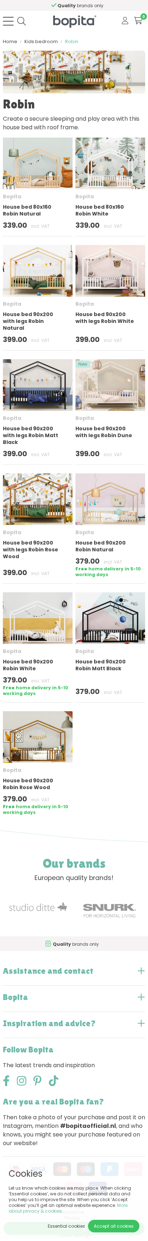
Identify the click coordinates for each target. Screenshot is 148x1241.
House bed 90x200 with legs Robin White (104, 318)
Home (10, 41)
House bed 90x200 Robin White (28, 665)
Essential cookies (66, 1226)
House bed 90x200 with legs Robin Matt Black (30, 435)
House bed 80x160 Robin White (99, 210)
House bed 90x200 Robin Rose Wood (28, 784)
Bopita (12, 196)
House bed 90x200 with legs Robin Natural (28, 321)
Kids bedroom (41, 41)
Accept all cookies (114, 1226)
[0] (138, 21)
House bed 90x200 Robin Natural (100, 546)
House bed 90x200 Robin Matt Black (100, 665)
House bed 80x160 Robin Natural (27, 210)
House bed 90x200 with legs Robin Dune (103, 432)
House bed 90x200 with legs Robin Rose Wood (30, 549)
